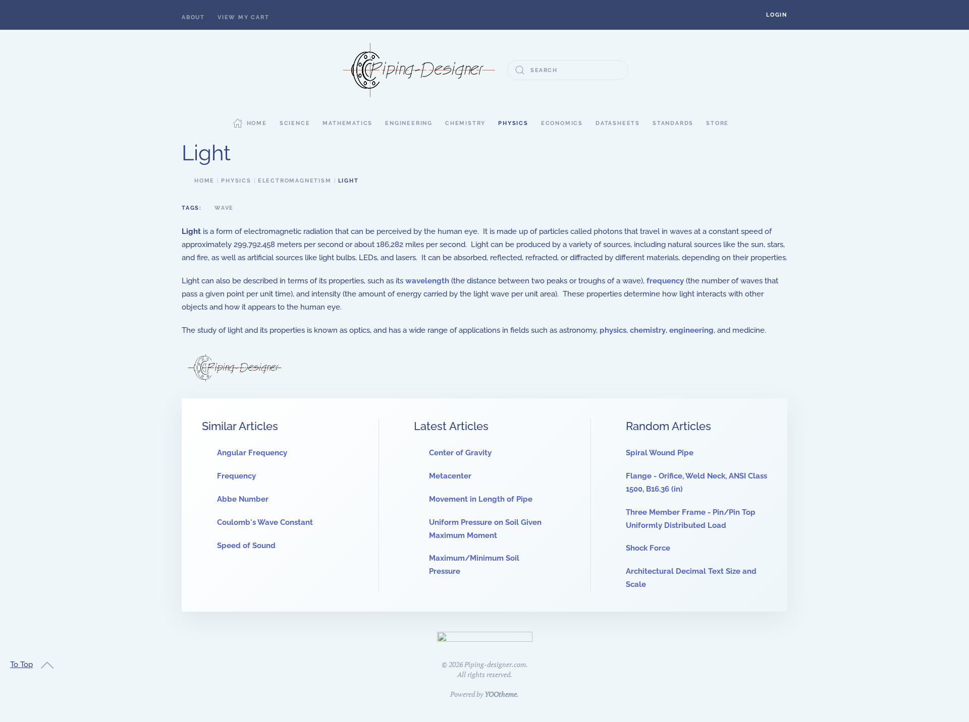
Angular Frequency (252, 452)
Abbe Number (242, 499)
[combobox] (567, 70)
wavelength (427, 280)
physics (613, 330)
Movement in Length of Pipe (480, 499)
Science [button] (295, 123)
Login (776, 15)
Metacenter (450, 475)
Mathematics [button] (347, 123)
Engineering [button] (409, 123)
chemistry (648, 330)
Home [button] (257, 123)
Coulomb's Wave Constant (265, 522)
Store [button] (717, 123)
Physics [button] (513, 123)
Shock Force (648, 548)
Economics (562, 123)
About (193, 17)
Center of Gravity (460, 452)
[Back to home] (419, 70)
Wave (224, 208)
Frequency (236, 475)
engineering (691, 330)
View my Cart (244, 17)
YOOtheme (500, 694)
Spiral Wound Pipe (659, 452)
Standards (673, 123)
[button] (776, 15)
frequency (665, 280)
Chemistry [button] (465, 123)
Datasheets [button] (618, 123)
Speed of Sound (246, 545)
